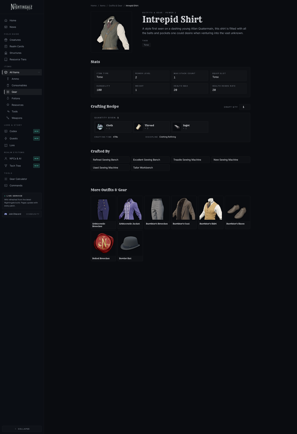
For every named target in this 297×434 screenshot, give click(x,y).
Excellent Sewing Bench (146, 159)
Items (102, 5)
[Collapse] (39, 72)
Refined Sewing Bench (105, 159)
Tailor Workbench (143, 167)
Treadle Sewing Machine (187, 159)
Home (94, 5)
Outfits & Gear (115, 5)
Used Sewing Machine (105, 167)
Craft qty (231, 107)
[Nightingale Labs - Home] (22, 7)
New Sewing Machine (226, 159)
